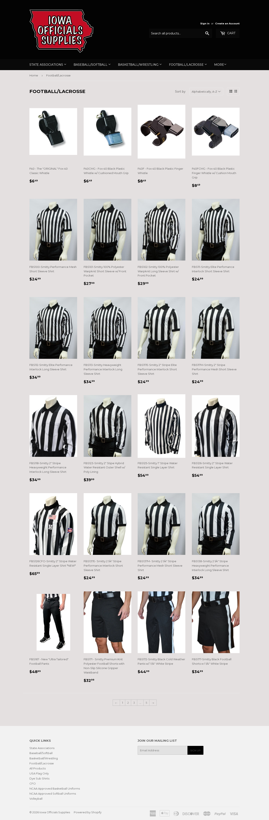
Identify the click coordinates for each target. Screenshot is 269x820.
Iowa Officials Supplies (55, 812)
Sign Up (195, 750)
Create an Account (227, 23)
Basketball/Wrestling (138, 65)
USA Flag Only (39, 773)
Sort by (180, 91)
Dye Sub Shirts (39, 778)
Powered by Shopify (88, 812)
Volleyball (35, 798)
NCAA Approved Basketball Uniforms (54, 788)
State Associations (46, 65)
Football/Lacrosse (186, 65)
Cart (230, 33)
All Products (37, 768)
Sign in (205, 23)
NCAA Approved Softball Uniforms (52, 793)
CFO (32, 783)
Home (33, 75)
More (219, 65)
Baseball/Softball (91, 65)
